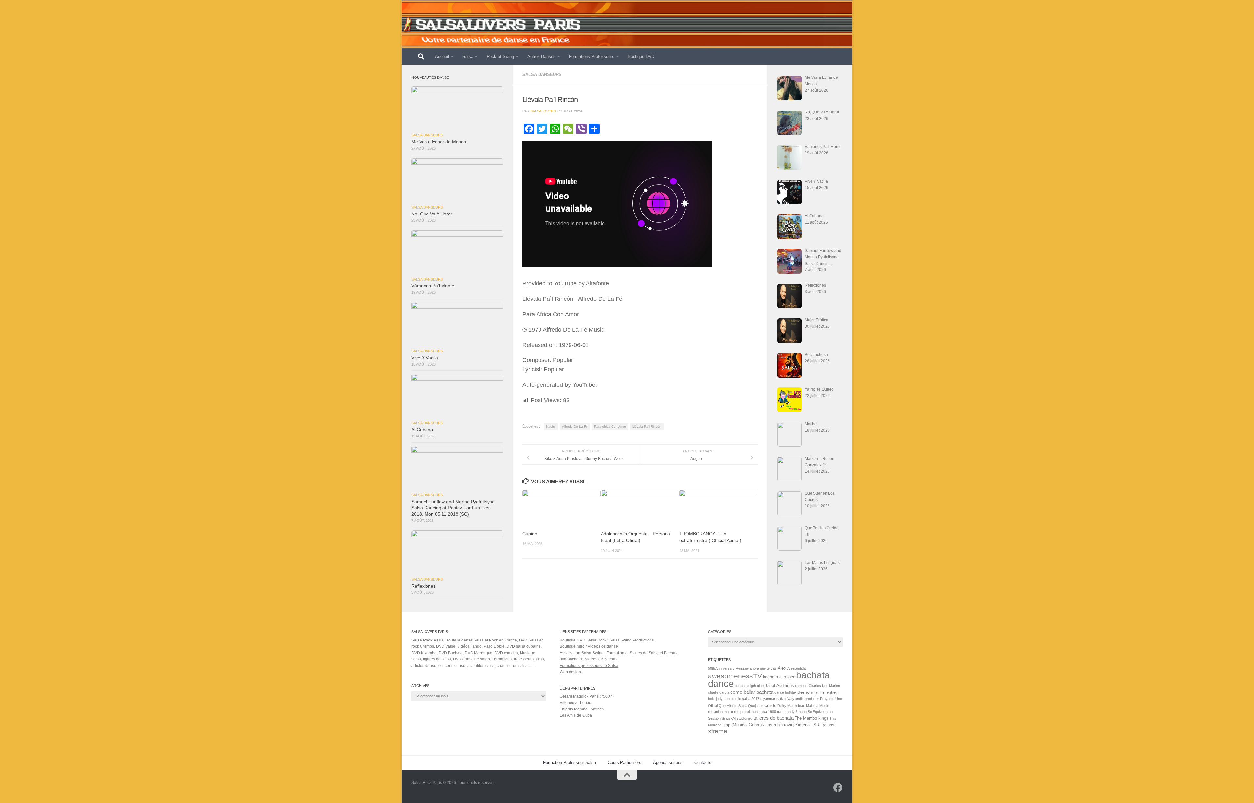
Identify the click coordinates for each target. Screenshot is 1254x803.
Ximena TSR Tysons (814, 725)
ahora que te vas (763, 668)
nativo (781, 699)
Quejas (754, 706)
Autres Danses (541, 56)
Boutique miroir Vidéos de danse (589, 646)
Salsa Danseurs (542, 74)
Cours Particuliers (624, 762)
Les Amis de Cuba (576, 715)
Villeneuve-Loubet (576, 702)
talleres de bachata (773, 718)
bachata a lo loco (779, 677)
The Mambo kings (811, 718)
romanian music (720, 712)
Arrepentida (796, 668)
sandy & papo (796, 712)
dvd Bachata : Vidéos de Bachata (589, 659)
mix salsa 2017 (747, 699)
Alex (782, 668)
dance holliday (785, 692)
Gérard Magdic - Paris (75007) (587, 696)
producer (812, 699)
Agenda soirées (668, 762)
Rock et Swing (500, 56)
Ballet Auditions (779, 685)
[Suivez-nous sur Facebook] (838, 787)
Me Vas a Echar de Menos (438, 141)
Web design (570, 672)
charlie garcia (718, 692)
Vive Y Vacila (424, 357)
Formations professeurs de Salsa (589, 665)
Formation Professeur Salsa (569, 762)
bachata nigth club (749, 686)
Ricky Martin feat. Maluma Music (803, 706)
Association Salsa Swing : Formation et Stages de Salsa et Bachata (619, 653)
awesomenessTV (735, 676)
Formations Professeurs (591, 56)
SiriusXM (729, 718)
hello (711, 699)
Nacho (551, 426)
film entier (827, 692)
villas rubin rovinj (778, 725)
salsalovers (543, 111)
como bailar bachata (751, 692)
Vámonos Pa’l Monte (432, 285)
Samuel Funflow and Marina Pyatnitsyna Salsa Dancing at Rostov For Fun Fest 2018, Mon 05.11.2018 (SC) (453, 508)
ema (814, 692)
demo (804, 692)
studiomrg (744, 718)
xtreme (717, 731)
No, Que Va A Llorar (431, 214)
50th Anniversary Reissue (728, 668)
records (768, 705)
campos (801, 686)
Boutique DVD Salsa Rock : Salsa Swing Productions (607, 640)
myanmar (767, 699)
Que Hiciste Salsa (733, 706)
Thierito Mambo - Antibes (582, 709)
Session (714, 718)
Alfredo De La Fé (575, 426)
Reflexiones (423, 586)
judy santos (725, 699)
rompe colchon (746, 712)
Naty (790, 699)
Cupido (529, 533)
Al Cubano (422, 429)
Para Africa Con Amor (610, 426)
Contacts (702, 762)
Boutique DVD (641, 56)
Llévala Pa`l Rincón (646, 426)
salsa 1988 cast (771, 712)
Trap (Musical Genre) (742, 725)
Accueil (442, 56)
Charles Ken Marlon (824, 686)
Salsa (467, 56)
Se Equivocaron (820, 712)
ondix (799, 699)
